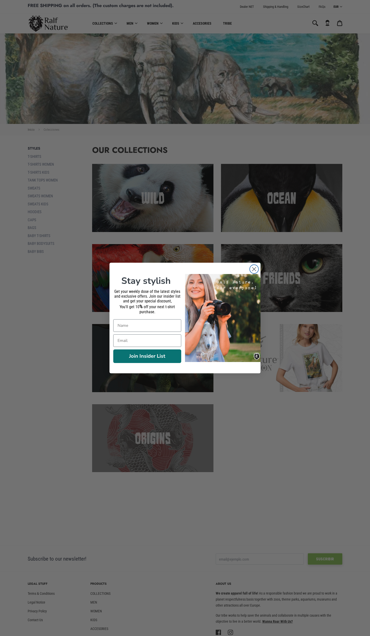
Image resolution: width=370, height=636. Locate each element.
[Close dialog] (254, 269)
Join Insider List (147, 356)
